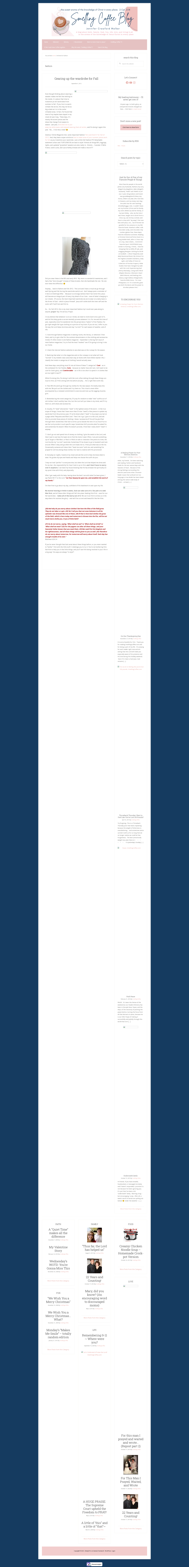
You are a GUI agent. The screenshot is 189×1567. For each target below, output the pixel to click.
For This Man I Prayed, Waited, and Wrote (130, 1481)
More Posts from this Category (130, 1209)
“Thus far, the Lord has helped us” (94, 1248)
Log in (113, 1551)
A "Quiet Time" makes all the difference (58, 1232)
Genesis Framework (98, 1551)
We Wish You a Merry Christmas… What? (58, 1315)
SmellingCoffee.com (94, 21)
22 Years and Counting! (94, 1278)
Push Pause (130, 996)
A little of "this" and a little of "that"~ (94, 1524)
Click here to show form (131, 127)
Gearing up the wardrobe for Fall (76, 78)
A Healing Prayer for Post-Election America (131, 454)
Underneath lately (131, 1176)
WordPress (108, 1551)
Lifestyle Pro (88, 1551)
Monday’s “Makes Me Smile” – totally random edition (58, 1333)
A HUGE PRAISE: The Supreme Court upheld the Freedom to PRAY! (94, 1507)
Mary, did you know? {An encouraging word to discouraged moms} (94, 1298)
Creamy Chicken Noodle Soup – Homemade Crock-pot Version (130, 1251)
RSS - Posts (121, 146)
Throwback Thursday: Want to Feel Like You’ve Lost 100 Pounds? (131, 816)
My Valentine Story (58, 1249)
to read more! (136, 109)
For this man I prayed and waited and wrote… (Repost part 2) (130, 1441)
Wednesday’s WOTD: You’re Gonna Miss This (58, 1264)
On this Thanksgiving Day (131, 636)
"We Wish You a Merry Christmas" (58, 1300)
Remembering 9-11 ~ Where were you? (94, 1338)
